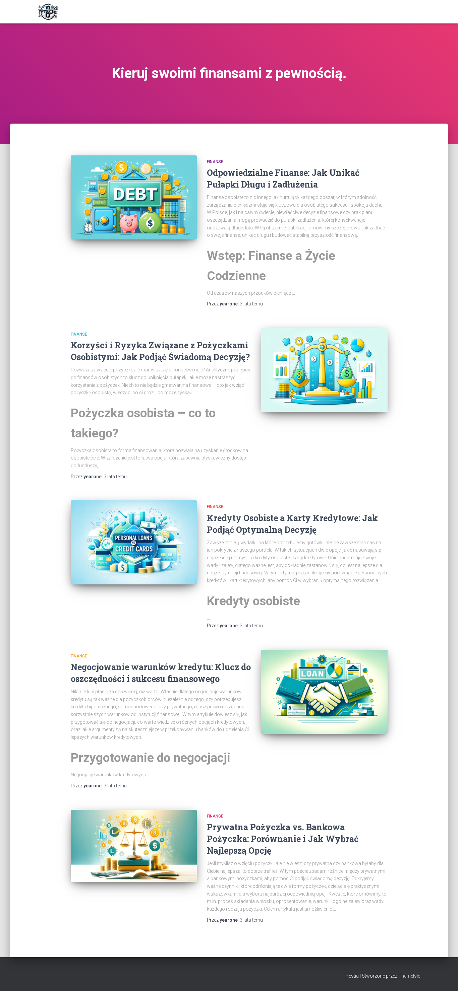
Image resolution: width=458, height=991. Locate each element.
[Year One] (48, 11)
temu (251, 303)
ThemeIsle (409, 976)
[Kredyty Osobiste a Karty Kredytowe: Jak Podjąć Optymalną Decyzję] (134, 542)
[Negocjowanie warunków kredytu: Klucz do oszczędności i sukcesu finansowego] (324, 692)
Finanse (215, 161)
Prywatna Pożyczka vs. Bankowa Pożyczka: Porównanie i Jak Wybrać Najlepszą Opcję (282, 839)
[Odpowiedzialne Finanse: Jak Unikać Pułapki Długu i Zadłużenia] (134, 197)
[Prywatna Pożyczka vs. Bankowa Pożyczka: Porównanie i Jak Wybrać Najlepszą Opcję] (134, 846)
